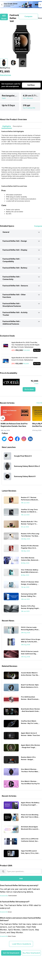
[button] (11, 953)
